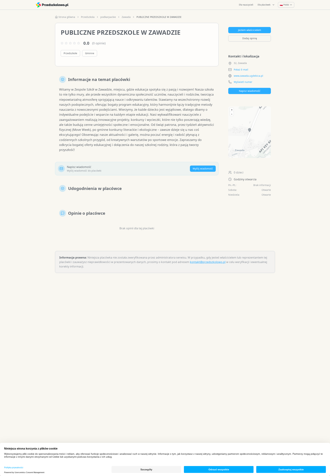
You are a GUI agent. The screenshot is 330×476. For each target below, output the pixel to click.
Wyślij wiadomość (203, 168)
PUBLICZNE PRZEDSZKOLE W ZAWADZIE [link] (159, 17)
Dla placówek (264, 4)
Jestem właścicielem (249, 30)
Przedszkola (88, 17)
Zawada (126, 17)
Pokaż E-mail (241, 69)
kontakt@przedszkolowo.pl (208, 262)
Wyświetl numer (243, 82)
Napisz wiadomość (249, 90)
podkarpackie (108, 17)
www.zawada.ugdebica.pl (248, 75)
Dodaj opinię (249, 38)
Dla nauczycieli (246, 4)
